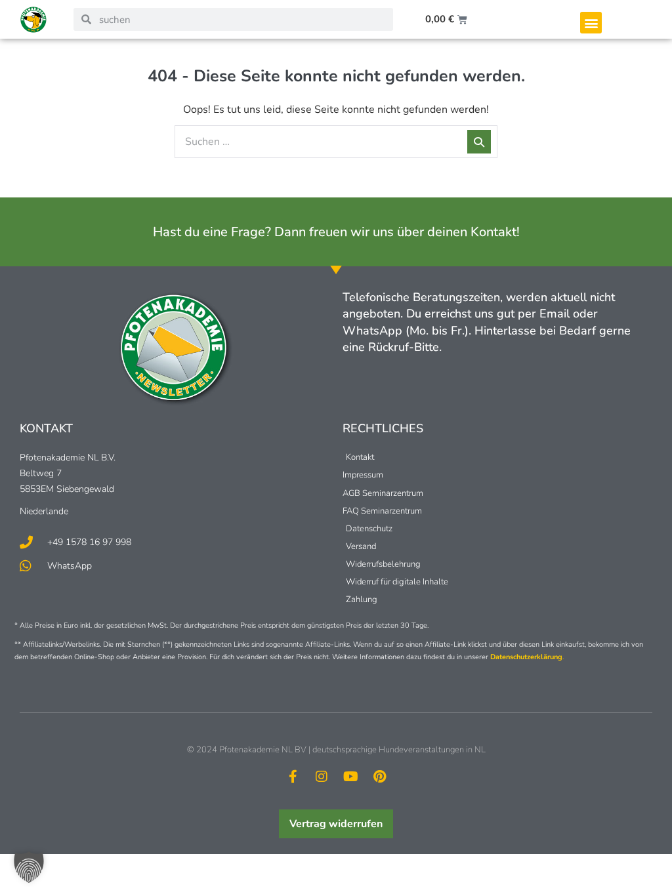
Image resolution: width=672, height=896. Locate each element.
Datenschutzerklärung (526, 657)
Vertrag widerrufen (336, 824)
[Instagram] (321, 776)
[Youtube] (350, 776)
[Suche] (479, 141)
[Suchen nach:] (336, 141)
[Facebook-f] (292, 776)
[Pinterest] (379, 776)
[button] (591, 22)
